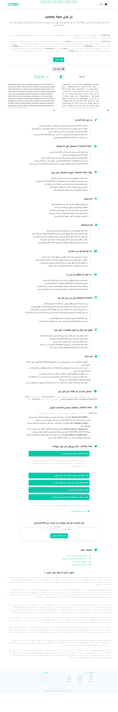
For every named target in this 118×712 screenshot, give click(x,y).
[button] (100, 4)
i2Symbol (79, 679)
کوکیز (51, 688)
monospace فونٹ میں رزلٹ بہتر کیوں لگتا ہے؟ (59, 482)
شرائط (56, 688)
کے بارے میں (43, 676)
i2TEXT (60, 1)
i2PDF (43, 1)
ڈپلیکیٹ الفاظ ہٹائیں (79, 561)
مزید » (74, 1)
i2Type (80, 681)
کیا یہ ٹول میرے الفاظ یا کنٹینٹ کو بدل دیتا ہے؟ (59, 497)
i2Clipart (69, 679)
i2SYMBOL (67, 1)
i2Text (91, 679)
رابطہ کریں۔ (43, 679)
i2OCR (54, 1)
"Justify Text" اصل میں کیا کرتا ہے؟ (59, 453)
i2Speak (90, 681)
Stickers (69, 681)
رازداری (62, 688)
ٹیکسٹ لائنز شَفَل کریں (78, 564)
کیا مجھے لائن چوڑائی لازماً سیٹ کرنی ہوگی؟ (59, 475)
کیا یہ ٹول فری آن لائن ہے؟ (59, 489)
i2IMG (49, 1)
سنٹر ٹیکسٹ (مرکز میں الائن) (76, 555)
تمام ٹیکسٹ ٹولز (42, 681)
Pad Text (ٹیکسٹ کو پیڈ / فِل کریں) (74, 558)
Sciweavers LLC (64, 691)
